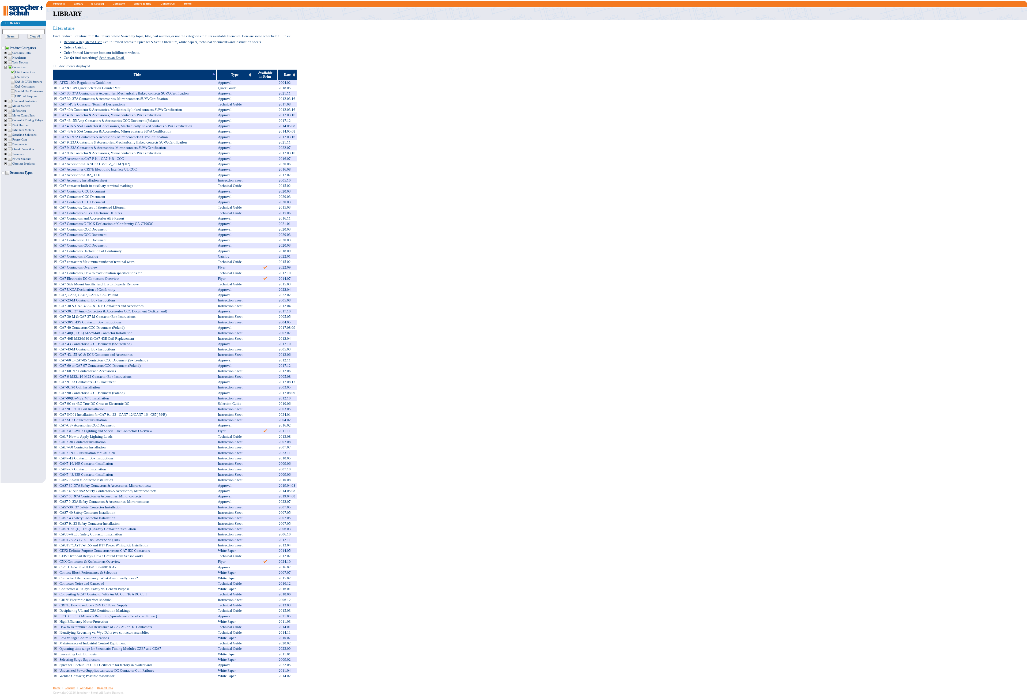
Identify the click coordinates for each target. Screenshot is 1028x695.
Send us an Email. (112, 58)
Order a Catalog (75, 47)
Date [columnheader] (287, 75)
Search (11, 36)
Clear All (35, 36)
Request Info (105, 687)
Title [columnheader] (137, 75)
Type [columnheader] (235, 75)
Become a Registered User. (83, 42)
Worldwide (86, 687)
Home (57, 687)
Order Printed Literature (81, 53)
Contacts (70, 687)
